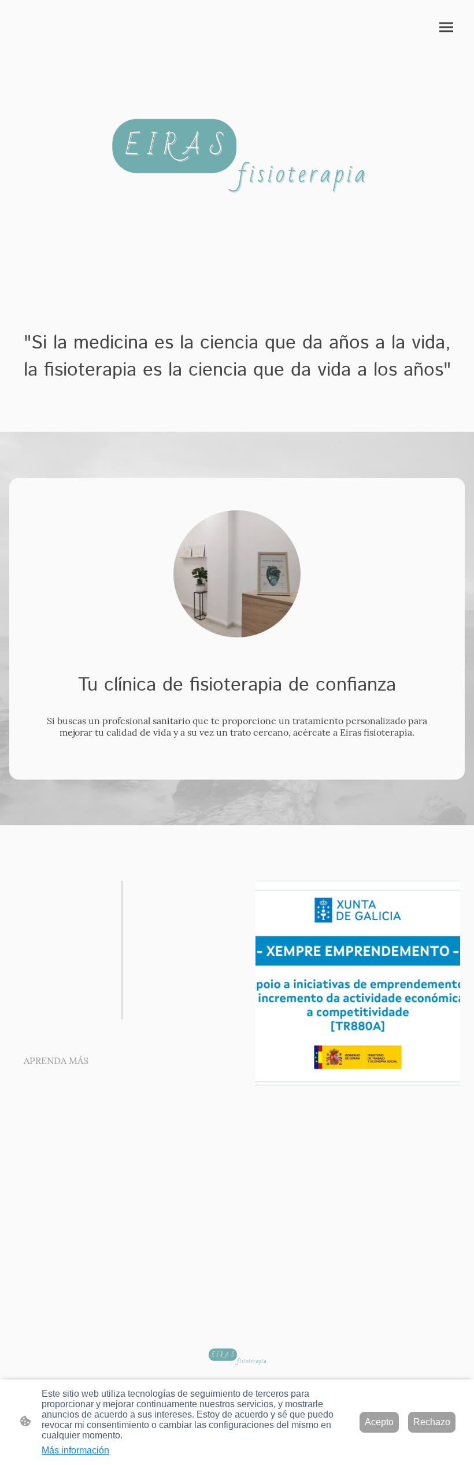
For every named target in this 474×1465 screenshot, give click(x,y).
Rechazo (431, 1422)
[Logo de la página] (237, 140)
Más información (75, 1450)
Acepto (379, 1422)
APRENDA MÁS (56, 1060)
